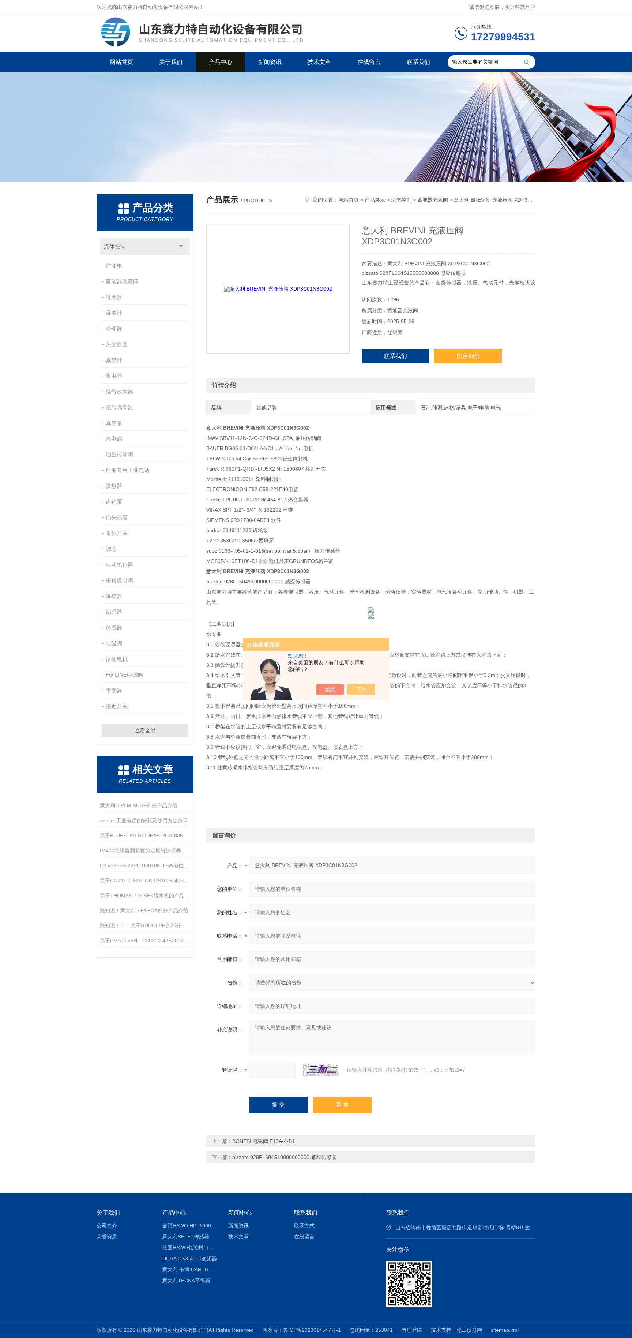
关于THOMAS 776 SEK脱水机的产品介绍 (145, 895)
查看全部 (145, 730)
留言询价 (468, 356)
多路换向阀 (119, 580)
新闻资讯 (270, 62)
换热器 (114, 486)
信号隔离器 (119, 407)
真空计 (114, 360)
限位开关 (117, 533)
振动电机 (117, 659)
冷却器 (114, 328)
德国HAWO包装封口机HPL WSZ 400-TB (190, 1248)
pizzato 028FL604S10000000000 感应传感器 (284, 1157)
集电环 (114, 376)
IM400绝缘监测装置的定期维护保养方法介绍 (145, 850)
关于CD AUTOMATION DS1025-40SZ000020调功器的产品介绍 (145, 880)
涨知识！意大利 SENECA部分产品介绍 (144, 910)
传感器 (114, 627)
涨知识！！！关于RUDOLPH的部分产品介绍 (145, 925)
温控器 (114, 596)
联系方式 (304, 1226)
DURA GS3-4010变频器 (189, 1259)
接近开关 (117, 706)
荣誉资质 (107, 1237)
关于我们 (171, 62)
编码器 (114, 612)
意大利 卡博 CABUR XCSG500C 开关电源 (190, 1269)
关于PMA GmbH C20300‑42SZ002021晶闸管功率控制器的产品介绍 (145, 940)
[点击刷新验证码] (321, 1070)
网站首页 (121, 62)
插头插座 (117, 517)
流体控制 (115, 246)
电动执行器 (119, 564)
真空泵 (114, 423)
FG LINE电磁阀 (124, 675)
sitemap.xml (505, 1330)
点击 (181, 246)
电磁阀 (114, 643)
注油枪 (114, 265)
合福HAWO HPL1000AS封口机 (190, 1226)
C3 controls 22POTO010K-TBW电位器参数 (145, 865)
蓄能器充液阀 (122, 281)
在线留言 (369, 62)
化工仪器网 (469, 1330)
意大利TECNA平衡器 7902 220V (190, 1280)
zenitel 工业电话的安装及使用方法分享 (144, 820)
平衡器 (114, 690)
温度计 (114, 313)
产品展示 (375, 200)
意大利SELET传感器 (185, 1237)
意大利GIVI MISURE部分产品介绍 (138, 805)
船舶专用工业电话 (128, 470)
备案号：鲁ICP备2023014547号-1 (302, 1330)
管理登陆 (412, 1330)
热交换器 (117, 344)
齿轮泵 (114, 501)
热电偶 (114, 439)
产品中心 (220, 62)
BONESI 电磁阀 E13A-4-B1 (263, 1141)
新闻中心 (240, 1213)
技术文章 (319, 62)
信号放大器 (119, 391)
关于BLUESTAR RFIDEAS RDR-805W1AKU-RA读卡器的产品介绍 (145, 835)
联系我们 (418, 62)
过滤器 (114, 297)
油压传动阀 (119, 454)
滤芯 (111, 549)
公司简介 (107, 1226)
